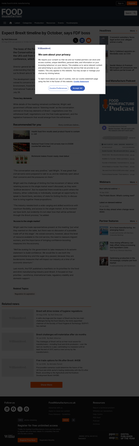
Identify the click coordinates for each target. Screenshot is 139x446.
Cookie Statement (81, 81)
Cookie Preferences (58, 88)
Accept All (77, 88)
